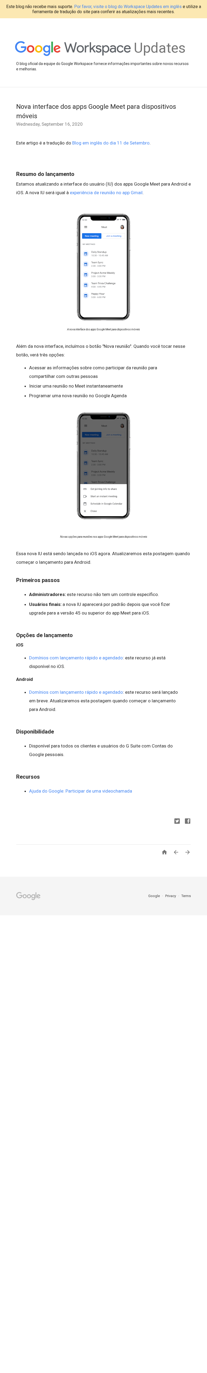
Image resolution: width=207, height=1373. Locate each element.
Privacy (171, 896)
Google (154, 896)
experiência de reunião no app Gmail (106, 192)
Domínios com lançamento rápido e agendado (76, 657)
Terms (186, 896)
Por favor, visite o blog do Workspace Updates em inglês (128, 6)
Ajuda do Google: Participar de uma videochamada (80, 791)
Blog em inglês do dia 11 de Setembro (111, 143)
